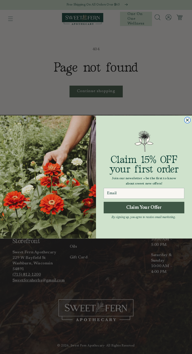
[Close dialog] (187, 120)
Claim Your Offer (144, 207)
